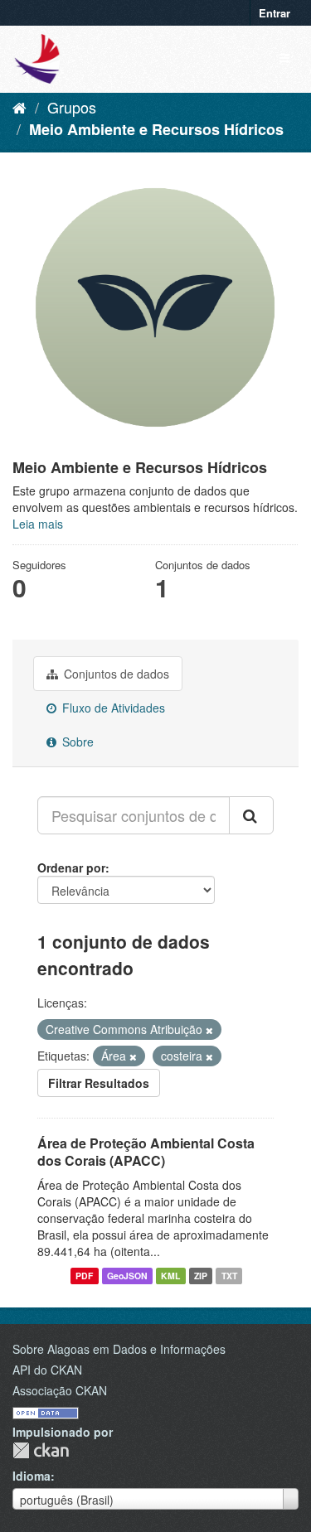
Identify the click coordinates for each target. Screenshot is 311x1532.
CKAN (40, 1450)
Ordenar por (71, 867)
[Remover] (209, 1030)
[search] (251, 815)
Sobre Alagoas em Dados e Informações (119, 1349)
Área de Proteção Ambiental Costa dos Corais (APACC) (146, 1151)
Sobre (76, 741)
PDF (84, 1275)
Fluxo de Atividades (112, 707)
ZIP (200, 1275)
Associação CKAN (59, 1390)
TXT (229, 1275)
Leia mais (37, 523)
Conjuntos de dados (115, 673)
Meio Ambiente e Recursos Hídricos (156, 129)
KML (170, 1275)
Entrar (274, 13)
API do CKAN (47, 1369)
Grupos (71, 107)
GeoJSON (127, 1275)
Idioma (31, 1475)
